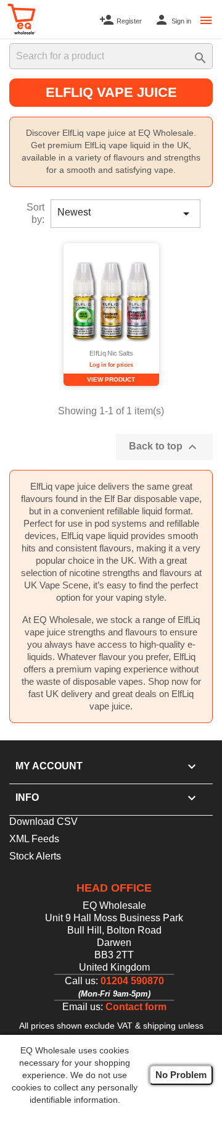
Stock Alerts (35, 856)
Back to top (164, 447)
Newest (125, 213)
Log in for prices (111, 365)
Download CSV (43, 821)
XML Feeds (34, 839)
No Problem (181, 1074)
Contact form (135, 1007)
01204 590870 (132, 981)
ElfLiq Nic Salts (111, 354)
